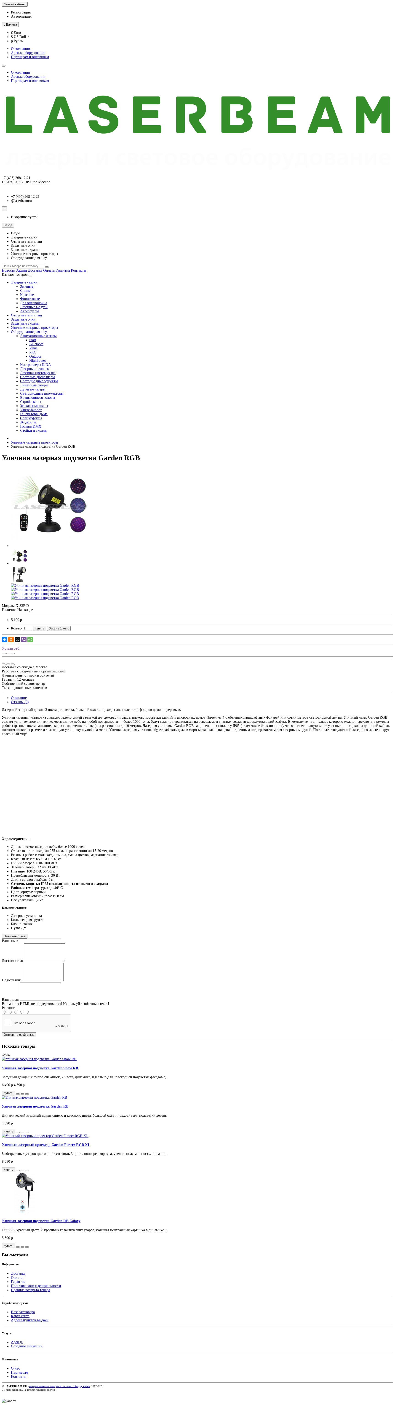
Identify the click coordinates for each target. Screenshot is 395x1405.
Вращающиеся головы (37, 397)
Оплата (49, 270)
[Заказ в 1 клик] (18, 1094)
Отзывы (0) (20, 702)
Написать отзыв (15, 936)
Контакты (78, 270)
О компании (20, 49)
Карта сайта (20, 1316)
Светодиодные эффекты (39, 381)
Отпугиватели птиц (26, 315)
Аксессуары (29, 311)
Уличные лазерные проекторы (34, 327)
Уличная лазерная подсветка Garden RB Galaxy (41, 1221)
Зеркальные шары (34, 406)
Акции (21, 270)
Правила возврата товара (30, 1290)
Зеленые (26, 286)
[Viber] (24, 639)
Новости (8, 270)
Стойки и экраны (33, 430)
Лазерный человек (34, 369)
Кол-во (16, 628)
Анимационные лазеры (38, 336)
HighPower (37, 360)
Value (33, 348)
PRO (33, 352)
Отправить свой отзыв (19, 1034)
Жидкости (28, 422)
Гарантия (63, 270)
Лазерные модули (34, 307)
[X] (17, 639)
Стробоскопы (30, 402)
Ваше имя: (10, 941)
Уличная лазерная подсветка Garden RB (35, 1106)
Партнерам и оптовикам (30, 57)
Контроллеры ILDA (35, 365)
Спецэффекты (31, 418)
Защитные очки (23, 319)
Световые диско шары (37, 377)
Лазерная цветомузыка (38, 373)
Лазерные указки (24, 282)
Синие (25, 290)
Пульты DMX (30, 426)
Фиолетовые (30, 299)
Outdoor (35, 356)
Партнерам (19, 1372)
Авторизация (21, 16)
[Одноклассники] (11, 639)
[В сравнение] (13, 653)
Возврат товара (23, 1312)
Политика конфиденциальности (36, 1286)
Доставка (35, 270)
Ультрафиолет (31, 410)
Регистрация (21, 12)
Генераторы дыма (34, 414)
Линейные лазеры (34, 385)
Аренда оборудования (28, 53)
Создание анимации (27, 1346)
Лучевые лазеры (32, 389)
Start (32, 340)
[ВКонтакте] (4, 639)
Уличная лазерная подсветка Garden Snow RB (40, 1068)
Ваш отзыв (10, 999)
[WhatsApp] (30, 639)
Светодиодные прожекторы (42, 393)
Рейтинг (8, 1008)
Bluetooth (36, 344)
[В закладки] (8, 653)
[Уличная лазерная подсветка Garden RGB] (51, 546)
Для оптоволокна (33, 303)
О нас (15, 1368)
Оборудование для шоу (29, 332)
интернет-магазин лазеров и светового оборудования (59, 1386)
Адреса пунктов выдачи (29, 1320)
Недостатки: (11, 980)
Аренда (17, 1342)
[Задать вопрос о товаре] (3, 653)
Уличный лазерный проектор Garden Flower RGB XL (46, 1145)
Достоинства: (12, 961)
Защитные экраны (25, 323)
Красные (27, 295)
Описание (19, 698)
